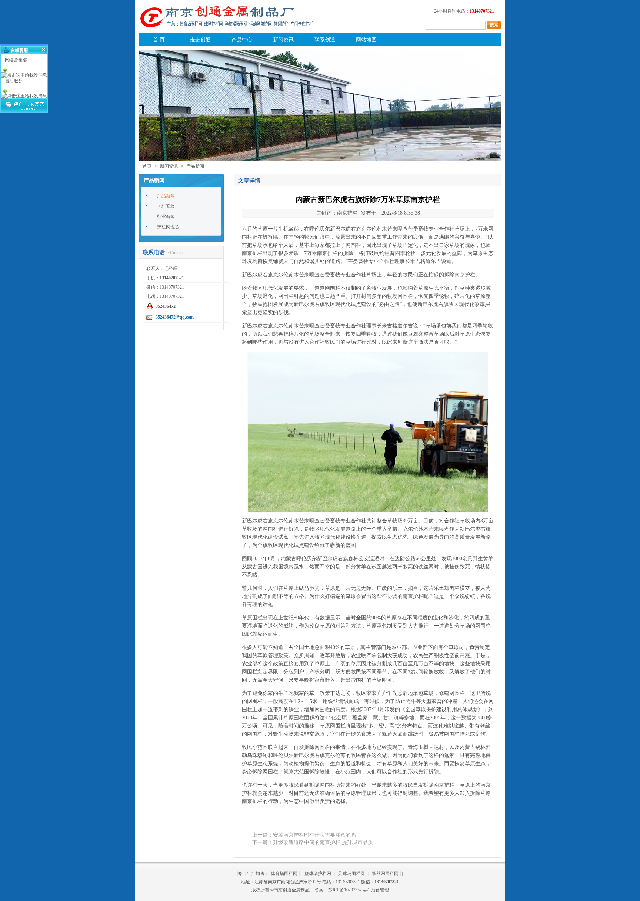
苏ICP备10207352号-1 (349, 889)
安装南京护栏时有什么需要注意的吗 (314, 835)
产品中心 (241, 40)
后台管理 (380, 889)
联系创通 (324, 40)
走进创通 (200, 40)
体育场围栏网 (284, 873)
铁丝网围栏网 (385, 873)
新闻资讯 (283, 40)
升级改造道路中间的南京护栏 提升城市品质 (323, 842)
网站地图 (366, 40)
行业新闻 (166, 216)
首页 (147, 166)
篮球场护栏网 (317, 873)
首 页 (159, 40)
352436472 (166, 306)
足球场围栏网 (351, 873)
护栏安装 (166, 206)
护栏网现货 (168, 226)
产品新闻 (195, 166)
